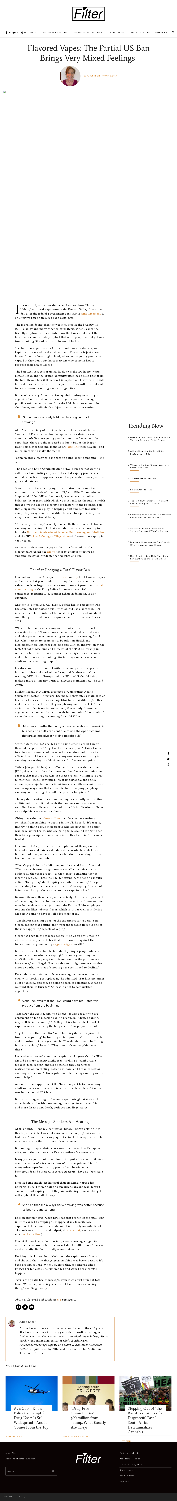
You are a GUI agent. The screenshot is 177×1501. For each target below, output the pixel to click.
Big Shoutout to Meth (141, 490)
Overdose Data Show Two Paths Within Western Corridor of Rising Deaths (150, 438)
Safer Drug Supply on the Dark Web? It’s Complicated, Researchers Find (150, 516)
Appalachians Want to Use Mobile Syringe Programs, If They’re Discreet (149, 530)
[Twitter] (25, 1308)
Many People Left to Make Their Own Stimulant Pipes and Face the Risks (149, 557)
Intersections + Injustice (88, 32)
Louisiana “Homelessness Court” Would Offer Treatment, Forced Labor (150, 543)
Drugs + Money (117, 32)
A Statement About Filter (143, 478)
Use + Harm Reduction (54, 32)
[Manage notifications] (6, 1495)
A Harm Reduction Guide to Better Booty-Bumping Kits (147, 452)
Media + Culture (140, 32)
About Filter (11, 1453)
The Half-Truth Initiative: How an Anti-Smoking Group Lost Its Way (150, 502)
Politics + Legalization (22, 32)
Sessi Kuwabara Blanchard (77, 1436)
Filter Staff (125, 1441)
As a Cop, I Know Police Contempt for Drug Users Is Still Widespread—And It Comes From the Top (31, 1417)
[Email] (31, 1308)
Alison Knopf (93, 76)
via (59, 1299)
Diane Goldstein (14, 1436)
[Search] (53, 1471)
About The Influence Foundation (20, 1459)
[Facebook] (18, 1308)
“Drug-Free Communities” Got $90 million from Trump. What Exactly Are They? (88, 1417)
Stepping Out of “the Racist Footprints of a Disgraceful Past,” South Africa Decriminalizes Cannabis (145, 1420)
